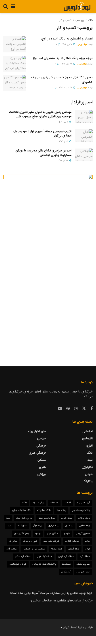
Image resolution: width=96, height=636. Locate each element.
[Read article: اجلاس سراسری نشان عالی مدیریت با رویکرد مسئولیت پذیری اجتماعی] (84, 155)
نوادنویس (82, 44)
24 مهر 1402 (67, 64)
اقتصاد (67, 503)
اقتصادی (87, 438)
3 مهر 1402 (64, 122)
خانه (90, 20)
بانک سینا (61, 510)
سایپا (87, 541)
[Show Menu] (13, 6)
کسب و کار (65, 20)
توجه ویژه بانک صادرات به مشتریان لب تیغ (63, 58)
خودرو (89, 474)
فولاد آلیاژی (73, 549)
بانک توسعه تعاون (81, 510)
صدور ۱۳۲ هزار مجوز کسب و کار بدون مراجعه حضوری (62, 79)
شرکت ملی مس (51, 541)
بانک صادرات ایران (21, 510)
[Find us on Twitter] (84, 408)
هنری (42, 467)
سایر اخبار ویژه (37, 431)
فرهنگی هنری (37, 452)
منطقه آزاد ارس (66, 556)
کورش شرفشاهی (18, 564)
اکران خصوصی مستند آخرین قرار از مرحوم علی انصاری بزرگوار (42, 133)
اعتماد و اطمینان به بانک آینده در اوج (67, 38)
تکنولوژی (87, 467)
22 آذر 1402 (63, 160)
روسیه (38, 533)
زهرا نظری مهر (21, 533)
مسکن (42, 459)
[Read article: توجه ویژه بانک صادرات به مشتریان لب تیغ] (14, 64)
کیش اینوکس (83, 572)
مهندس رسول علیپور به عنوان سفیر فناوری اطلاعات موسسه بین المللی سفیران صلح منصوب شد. (40, 114)
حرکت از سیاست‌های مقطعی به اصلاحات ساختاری (61, 600)
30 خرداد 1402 (66, 87)
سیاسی (41, 438)
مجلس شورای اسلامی (34, 549)
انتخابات (54, 503)
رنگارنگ (88, 481)
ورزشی (41, 474)
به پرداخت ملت (24, 518)
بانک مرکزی (84, 518)
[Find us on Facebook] (91, 408)
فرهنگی (41, 445)
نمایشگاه (66, 564)
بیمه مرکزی (53, 526)
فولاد (87, 549)
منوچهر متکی (83, 564)
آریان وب (64, 627)
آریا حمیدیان (83, 503)
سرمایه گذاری (72, 541)
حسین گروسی (83, 533)
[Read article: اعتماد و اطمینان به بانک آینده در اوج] (14, 44)
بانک (90, 452)
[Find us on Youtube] (60, 408)
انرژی (89, 445)
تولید (9, 526)
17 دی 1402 (68, 44)
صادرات (13, 541)
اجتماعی (87, 431)
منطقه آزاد (85, 556)
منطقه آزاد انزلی (44, 556)
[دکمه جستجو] (5, 6)
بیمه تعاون (84, 526)
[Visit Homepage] (76, 6)
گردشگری (66, 572)
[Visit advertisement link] (48, 264)
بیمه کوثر (37, 526)
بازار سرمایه (38, 503)
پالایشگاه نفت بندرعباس (44, 564)
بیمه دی (69, 526)
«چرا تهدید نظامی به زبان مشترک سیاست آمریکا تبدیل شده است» (51, 593)
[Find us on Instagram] (75, 408)
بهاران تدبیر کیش (46, 518)
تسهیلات (22, 526)
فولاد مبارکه (56, 549)
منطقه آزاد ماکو (23, 556)
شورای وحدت (30, 541)
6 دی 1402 (64, 141)
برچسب (79, 20)
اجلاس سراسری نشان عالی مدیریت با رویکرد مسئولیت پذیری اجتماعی (43, 152)
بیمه (90, 459)
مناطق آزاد (11, 549)
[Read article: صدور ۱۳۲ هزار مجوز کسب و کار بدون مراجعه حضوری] (14, 83)
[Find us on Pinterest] (68, 408)
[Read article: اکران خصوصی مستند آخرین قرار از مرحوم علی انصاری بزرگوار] (84, 135)
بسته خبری (66, 518)
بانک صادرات (43, 510)
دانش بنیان (52, 533)
